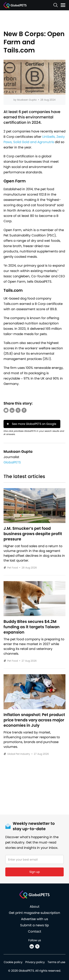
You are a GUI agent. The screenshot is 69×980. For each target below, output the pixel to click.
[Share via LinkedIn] (12, 410)
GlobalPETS (12, 462)
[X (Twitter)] (37, 946)
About (34, 906)
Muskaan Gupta (26, 100)
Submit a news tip (34, 925)
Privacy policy (35, 962)
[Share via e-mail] (6, 410)
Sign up (34, 872)
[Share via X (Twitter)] (18, 410)
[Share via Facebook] (24, 410)
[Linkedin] (32, 946)
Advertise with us (34, 919)
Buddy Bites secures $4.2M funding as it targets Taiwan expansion (32, 627)
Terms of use (56, 962)
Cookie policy (13, 962)
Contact (34, 931)
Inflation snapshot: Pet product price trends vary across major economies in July (34, 720)
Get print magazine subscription (34, 912)
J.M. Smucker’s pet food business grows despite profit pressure (33, 534)
